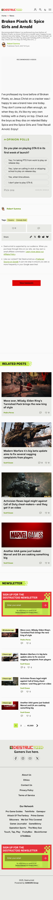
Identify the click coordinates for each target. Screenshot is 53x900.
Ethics (26, 780)
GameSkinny (35, 823)
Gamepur (40, 811)
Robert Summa (13, 43)
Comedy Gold (21, 220)
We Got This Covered (31, 819)
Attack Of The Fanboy (18, 815)
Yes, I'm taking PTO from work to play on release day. (27, 161)
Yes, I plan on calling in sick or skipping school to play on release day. (26, 169)
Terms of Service (20, 612)
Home (4, 16)
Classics (11, 220)
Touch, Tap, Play (12, 832)
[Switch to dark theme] (45, 9)
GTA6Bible (25, 836)
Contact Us (26, 785)
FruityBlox (27, 832)
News (12, 16)
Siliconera (14, 819)
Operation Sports (17, 827)
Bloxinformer (40, 832)
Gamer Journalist (18, 823)
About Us (26, 775)
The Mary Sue (35, 827)
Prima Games (37, 815)
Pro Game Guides (14, 811)
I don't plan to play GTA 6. (20, 182)
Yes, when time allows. (19, 177)
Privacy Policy (33, 612)
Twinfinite (29, 811)
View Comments (26, 283)
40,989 (30, 725)
